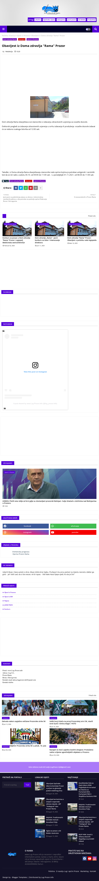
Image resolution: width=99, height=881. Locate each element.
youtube (75, 532)
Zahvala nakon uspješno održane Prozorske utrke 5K (24, 721)
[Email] (35, 188)
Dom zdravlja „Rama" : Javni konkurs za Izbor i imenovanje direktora (47, 240)
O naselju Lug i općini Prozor (67, 871)
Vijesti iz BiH (8, 597)
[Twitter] (21, 188)
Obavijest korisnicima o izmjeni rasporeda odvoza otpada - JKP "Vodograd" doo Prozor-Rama (55, 804)
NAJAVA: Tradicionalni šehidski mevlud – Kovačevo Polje (54, 819)
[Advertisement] (49, 154)
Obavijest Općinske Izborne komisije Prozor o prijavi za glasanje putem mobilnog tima (55, 787)
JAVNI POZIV (8, 605)
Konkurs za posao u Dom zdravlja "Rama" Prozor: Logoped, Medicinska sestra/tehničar (16, 240)
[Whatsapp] (26, 188)
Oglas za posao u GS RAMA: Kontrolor (53, 832)
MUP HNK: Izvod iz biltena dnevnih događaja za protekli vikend (86, 837)
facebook (27, 526)
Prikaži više (92, 216)
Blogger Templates (19, 877)
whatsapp (75, 526)
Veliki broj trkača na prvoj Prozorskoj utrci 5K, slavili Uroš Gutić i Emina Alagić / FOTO (71, 722)
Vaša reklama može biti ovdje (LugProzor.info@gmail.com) (49, 767)
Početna (51, 871)
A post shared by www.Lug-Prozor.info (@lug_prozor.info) (35, 403)
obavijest (22, 39)
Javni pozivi (71, 20)
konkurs (7, 609)
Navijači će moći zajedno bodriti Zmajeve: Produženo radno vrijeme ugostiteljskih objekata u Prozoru (71, 751)
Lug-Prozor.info (47, 877)
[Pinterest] (30, 188)
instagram (27, 532)
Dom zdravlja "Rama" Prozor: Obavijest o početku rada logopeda (81, 239)
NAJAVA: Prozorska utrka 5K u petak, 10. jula (28, 746)
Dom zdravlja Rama (9, 39)
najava (6, 601)
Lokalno (38, 20)
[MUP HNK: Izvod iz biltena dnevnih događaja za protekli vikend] (72, 837)
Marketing (84, 871)
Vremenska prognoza (20, 552)
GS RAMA (81, 20)
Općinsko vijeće (49, 20)
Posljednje (91, 20)
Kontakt (93, 871)
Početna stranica (8, 35)
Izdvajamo (61, 20)
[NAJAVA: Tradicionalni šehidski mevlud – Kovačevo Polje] (72, 807)
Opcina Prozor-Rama (21, 554)
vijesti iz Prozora (23, 35)
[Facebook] (16, 188)
